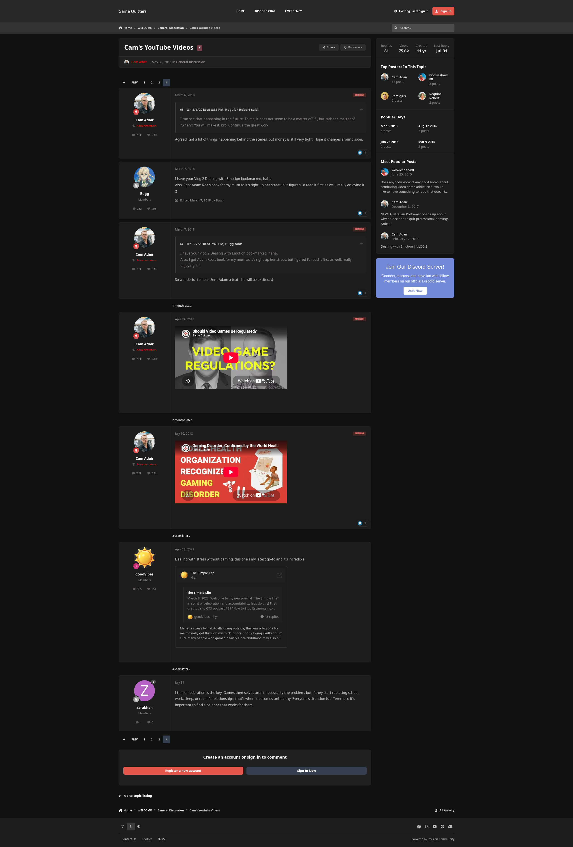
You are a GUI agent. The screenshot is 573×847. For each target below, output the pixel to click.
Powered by (432, 839)
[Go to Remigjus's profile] (385, 96)
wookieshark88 (438, 77)
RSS (163, 839)
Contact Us (129, 839)
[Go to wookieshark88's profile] (422, 77)
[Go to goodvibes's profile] (144, 557)
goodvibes (144, 574)
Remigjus (399, 96)
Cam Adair (145, 120)
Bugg (144, 193)
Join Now (415, 291)
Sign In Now (306, 770)
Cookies (147, 839)
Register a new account (183, 770)
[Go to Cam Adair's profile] (126, 62)
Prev (135, 82)
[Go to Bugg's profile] (144, 177)
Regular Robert (237, 109)
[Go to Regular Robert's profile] (422, 96)
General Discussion (190, 62)
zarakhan (145, 707)
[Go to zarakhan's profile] (144, 690)
